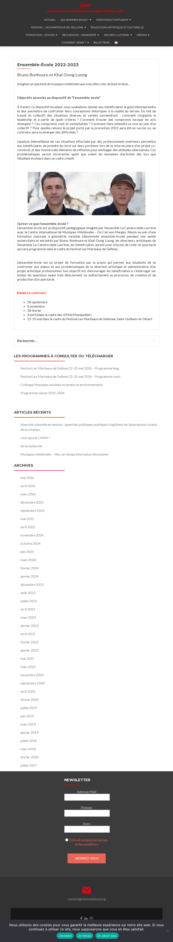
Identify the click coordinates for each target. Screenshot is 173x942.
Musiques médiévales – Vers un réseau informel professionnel (64, 454)
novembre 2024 (31, 535)
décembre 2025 (31, 502)
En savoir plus (107, 935)
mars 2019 (28, 724)
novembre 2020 (31, 675)
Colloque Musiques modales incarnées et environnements (61, 385)
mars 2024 (28, 560)
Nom (86, 824)
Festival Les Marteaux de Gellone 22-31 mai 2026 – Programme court (70, 376)
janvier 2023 (29, 626)
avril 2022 (27, 634)
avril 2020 (27, 691)
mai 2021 (27, 658)
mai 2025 (27, 519)
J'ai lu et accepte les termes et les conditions (88, 842)
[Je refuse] (168, 931)
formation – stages (40, 34)
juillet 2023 (28, 601)
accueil (50, 19)
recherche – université (79, 34)
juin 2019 (27, 716)
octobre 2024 (30, 543)
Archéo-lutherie (116, 34)
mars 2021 (28, 667)
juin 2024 (27, 552)
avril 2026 (27, 486)
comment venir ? (74, 42)
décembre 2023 (31, 584)
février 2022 (29, 642)
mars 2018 (28, 749)
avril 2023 (27, 609)
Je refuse (84, 935)
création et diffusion (112, 19)
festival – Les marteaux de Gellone (57, 27)
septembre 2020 (32, 683)
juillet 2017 (28, 765)
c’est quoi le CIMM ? (35, 438)
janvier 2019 (29, 732)
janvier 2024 (29, 576)
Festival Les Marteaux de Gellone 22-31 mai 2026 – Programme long (69, 368)
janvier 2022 (29, 650)
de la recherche (31, 446)
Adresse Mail (86, 792)
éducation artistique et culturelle (117, 27)
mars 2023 (28, 617)
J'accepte (65, 935)
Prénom (86, 808)
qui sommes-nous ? (74, 19)
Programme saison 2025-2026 (42, 393)
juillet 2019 (28, 708)
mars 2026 (28, 494)
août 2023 (27, 593)
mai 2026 (27, 478)
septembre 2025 (32, 510)
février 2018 (29, 757)
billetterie (102, 42)
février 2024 (29, 568)
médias (142, 34)
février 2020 (29, 699)
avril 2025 (27, 527)
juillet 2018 (28, 741)
